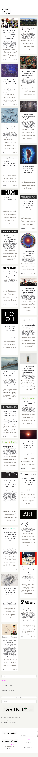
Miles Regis (14, 654)
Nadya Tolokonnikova (8, 500)
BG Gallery (31, 259)
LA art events (27, 333)
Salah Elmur (12, 503)
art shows (12, 43)
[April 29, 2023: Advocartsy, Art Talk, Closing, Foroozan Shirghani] (28, 106)
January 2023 (12, 284)
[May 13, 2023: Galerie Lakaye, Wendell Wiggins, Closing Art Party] (28, 62)
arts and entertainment (13, 44)
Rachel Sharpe (14, 171)
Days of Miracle (13, 383)
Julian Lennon (25, 452)
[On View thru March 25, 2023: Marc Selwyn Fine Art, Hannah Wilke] (9, 580)
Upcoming (4, 42)
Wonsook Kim (13, 387)
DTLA (22, 619)
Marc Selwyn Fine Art (13, 603)
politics (4, 502)
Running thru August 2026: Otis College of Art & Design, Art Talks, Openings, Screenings (10, 19)
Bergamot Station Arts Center (31, 37)
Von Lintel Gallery (13, 248)
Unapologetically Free (12, 337)
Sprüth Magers (14, 504)
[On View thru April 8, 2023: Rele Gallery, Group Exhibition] (9, 316)
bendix (25, 212)
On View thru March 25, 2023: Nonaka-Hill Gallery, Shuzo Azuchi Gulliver (28, 510)
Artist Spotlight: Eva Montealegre (8, 690)
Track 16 (32, 213)
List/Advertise (28, 745)
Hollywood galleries (32, 376)
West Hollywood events (25, 298)
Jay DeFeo (14, 601)
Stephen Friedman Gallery (11, 505)
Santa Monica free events (12, 553)
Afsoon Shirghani (31, 122)
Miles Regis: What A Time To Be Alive (8, 655)
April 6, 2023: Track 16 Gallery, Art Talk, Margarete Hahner (9, 413)
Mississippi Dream (10, 550)
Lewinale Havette (7, 334)
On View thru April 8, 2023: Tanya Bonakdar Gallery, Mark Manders (28, 355)
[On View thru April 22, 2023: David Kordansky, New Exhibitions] (9, 115)
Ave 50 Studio (33, 579)
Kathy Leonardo (6, 39)
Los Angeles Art (10, 46)
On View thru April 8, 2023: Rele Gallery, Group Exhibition (10, 313)
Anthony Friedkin (9, 243)
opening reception (27, 82)
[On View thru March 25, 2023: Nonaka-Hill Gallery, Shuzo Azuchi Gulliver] (28, 514)
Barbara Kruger (5, 492)
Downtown (23, 617)
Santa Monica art (32, 38)
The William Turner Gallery (31, 454)
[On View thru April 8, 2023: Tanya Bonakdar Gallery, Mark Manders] (28, 358)
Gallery (13, 45)
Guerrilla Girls (9, 497)
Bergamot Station (24, 37)
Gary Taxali (15, 496)
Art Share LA (28, 614)
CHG (3, 205)
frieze (22, 452)
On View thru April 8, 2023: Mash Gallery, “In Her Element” (28, 279)
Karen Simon (14, 87)
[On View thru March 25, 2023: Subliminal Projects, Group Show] (9, 475)
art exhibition (29, 374)
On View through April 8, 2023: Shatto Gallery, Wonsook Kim (10, 360)
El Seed (12, 494)
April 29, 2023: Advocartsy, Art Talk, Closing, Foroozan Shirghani (28, 103)
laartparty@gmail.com (10, 748)
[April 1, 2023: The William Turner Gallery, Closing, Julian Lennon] (28, 434)
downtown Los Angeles (29, 212)
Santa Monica (28, 38)
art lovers (28, 123)
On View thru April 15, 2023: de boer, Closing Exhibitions (9, 163)
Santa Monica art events (13, 552)
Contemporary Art (29, 125)
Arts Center (28, 36)
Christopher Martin (6, 493)
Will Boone (13, 137)
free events (5, 548)
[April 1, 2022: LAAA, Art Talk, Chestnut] (9, 442)
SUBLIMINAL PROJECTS (7, 506)
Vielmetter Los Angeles (7, 506)
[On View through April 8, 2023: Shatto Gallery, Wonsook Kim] (9, 363)
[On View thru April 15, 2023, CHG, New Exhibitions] (9, 192)
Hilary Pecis (7, 135)
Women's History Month (28, 299)
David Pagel (11, 599)
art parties (6, 43)
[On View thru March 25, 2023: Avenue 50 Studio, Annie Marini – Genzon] (28, 558)
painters (10, 47)
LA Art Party (23, 38)
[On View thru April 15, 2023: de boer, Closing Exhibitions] (9, 157)
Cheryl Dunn (15, 492)
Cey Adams (11, 492)
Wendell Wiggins (28, 83)
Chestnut (29, 409)
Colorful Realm (11, 283)
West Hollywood (29, 412)
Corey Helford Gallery (8, 205)
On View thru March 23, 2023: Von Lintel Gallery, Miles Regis (10, 627)
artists (7, 44)
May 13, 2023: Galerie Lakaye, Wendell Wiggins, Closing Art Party (28, 59)
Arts (8, 44)
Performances (14, 40)
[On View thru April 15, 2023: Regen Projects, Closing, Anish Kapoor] (28, 154)
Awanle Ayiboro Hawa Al (13, 491)
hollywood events (24, 177)
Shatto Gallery (9, 387)
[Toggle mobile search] (33, 9)
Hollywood (32, 176)
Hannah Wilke (14, 600)
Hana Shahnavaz (14, 497)
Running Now (13, 41)
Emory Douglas (6, 495)
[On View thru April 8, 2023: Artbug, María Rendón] (28, 320)
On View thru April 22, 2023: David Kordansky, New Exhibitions (10, 112)
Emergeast (14, 494)
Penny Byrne (12, 501)
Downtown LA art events (24, 618)
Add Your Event (28, 742)
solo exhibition (12, 89)
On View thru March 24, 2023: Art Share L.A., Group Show (28, 609)
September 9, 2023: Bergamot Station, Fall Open (28, 19)
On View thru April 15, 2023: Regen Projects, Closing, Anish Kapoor (28, 152)
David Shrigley (5, 494)
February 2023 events (6, 496)
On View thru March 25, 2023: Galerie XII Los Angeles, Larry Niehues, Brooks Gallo (9, 536)
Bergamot (32, 36)
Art (8, 42)
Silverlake (6, 504)
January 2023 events (9, 601)
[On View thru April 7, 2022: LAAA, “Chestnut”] (28, 398)
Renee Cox (14, 502)
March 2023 (30, 126)
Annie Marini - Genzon (29, 577)
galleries (11, 45)
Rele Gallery (13, 336)
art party (9, 43)
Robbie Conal (5, 503)
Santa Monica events (5, 553)
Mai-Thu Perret (5, 136)
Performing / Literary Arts (7, 41)
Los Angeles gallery (27, 334)
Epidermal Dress (8, 169)
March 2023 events (9, 136)
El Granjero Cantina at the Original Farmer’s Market (11, 683)
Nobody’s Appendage (6, 336)
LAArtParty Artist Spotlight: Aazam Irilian (9, 688)
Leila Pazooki (12, 498)
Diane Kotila (4, 169)
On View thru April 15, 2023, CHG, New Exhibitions (9, 199)
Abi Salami (9, 333)
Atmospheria (28, 450)
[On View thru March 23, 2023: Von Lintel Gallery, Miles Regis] (9, 631)
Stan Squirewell (6, 505)
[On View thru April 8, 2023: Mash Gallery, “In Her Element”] (28, 282)
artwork (5, 283)
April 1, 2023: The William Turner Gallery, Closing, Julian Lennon (28, 432)
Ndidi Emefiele (14, 335)
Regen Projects (30, 178)
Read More (4, 59)
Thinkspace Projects (32, 489)
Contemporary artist (30, 616)
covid (14, 283)
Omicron (15, 286)
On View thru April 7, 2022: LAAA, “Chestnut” (28, 404)
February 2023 (13, 495)
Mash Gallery (25, 297)
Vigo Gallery (12, 506)
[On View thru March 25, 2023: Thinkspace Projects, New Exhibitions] (28, 474)
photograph (33, 452)
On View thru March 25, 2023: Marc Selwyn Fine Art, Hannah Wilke (10, 577)
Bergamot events (32, 450)
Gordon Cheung (5, 497)
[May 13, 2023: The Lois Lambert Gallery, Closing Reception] (9, 70)
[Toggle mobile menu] (36, 9)
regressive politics (10, 502)
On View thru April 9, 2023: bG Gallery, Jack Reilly (28, 238)
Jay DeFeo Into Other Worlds (10, 602)
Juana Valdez (5, 498)
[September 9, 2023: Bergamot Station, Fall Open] (28, 22)
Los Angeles (6, 46)
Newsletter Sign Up (19, 697)
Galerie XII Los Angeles (10, 548)
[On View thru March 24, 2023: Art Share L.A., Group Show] (28, 602)
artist (14, 43)
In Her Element (32, 295)
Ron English (8, 503)
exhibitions (7, 45)
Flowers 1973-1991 (5, 600)
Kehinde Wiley (9, 285)
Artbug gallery (32, 331)
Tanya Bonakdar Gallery (31, 378)
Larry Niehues (11, 549)
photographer (23, 453)
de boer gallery (14, 168)
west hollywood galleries (31, 298)
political (15, 501)
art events (11, 42)
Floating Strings (10, 87)
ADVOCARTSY (27, 122)
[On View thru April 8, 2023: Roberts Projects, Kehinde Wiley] (9, 268)
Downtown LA (33, 617)
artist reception (28, 35)
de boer (11, 168)
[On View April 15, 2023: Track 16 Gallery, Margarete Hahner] (28, 197)
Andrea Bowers (9, 488)
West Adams (28, 490)
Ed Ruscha (9, 494)
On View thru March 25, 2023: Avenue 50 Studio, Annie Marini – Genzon (28, 554)
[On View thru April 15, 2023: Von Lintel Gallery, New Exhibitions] (9, 231)
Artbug (29, 331)
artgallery (23, 124)
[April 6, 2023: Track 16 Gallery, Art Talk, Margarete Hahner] (9, 407)
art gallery (13, 42)
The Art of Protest (13, 506)
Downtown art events (28, 617)
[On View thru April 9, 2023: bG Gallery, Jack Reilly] (28, 241)
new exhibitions (14, 136)
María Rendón (32, 334)
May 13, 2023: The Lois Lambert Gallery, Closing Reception (10, 67)
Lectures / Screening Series (8, 40)
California (5, 45)
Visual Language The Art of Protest (11, 507)
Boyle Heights (14, 204)
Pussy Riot (6, 502)
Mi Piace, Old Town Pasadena (7, 685)
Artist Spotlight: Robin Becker (7, 693)
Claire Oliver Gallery (11, 493)
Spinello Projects (10, 504)
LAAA (28, 410)
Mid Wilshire (12, 286)
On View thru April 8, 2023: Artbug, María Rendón (28, 327)
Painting (12, 47)
